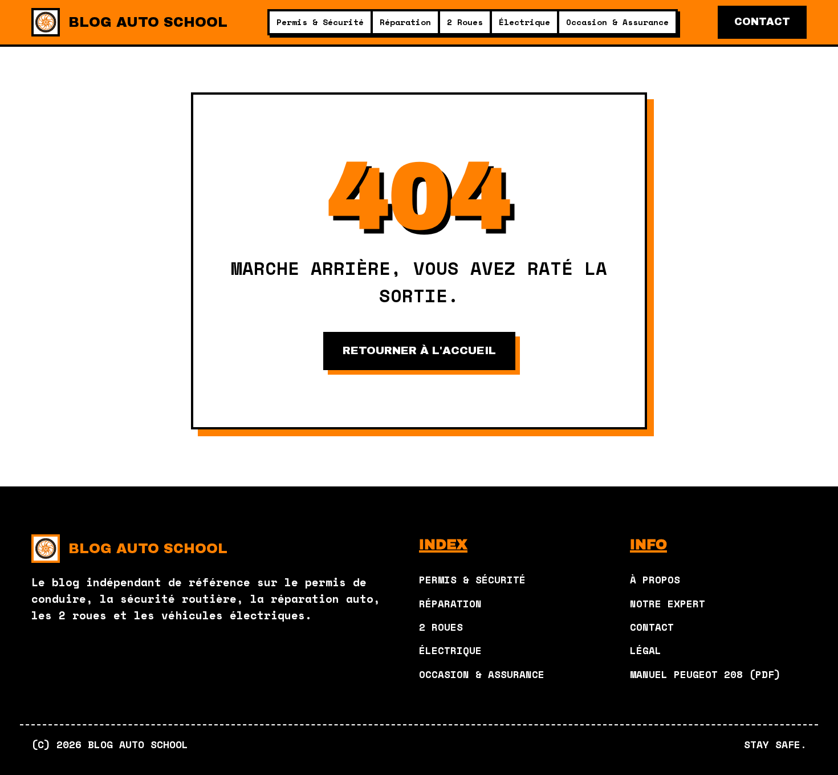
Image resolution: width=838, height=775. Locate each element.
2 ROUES (441, 626)
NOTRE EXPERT (667, 603)
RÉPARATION (450, 603)
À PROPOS (655, 579)
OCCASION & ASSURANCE (481, 674)
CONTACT (762, 22)
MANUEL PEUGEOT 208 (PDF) (705, 674)
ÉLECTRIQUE (450, 650)
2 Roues (465, 22)
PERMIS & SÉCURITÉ (472, 579)
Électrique (524, 22)
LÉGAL (645, 650)
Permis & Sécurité (320, 22)
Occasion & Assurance (617, 22)
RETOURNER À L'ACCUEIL (419, 350)
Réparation (405, 22)
